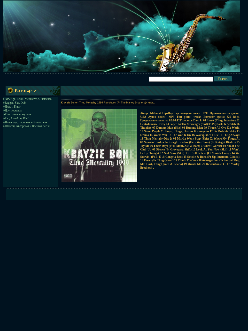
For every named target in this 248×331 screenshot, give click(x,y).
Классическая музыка (18, 114)
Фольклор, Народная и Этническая (26, 122)
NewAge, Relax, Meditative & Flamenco (28, 99)
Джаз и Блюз (13, 106)
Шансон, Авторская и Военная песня (27, 126)
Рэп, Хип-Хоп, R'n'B (17, 118)
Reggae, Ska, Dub (15, 102)
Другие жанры (13, 110)
